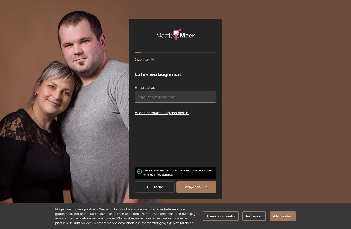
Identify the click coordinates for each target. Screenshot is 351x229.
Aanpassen (254, 216)
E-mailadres (145, 87)
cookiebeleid (127, 223)
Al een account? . (162, 113)
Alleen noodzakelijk (220, 216)
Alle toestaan (282, 216)
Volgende (193, 187)
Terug (158, 187)
